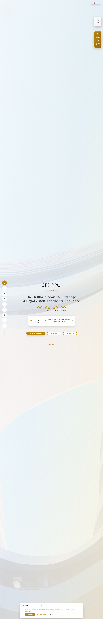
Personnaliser (42, 614)
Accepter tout (30, 614)
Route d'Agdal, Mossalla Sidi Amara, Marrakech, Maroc (59, 321)
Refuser (50, 614)
